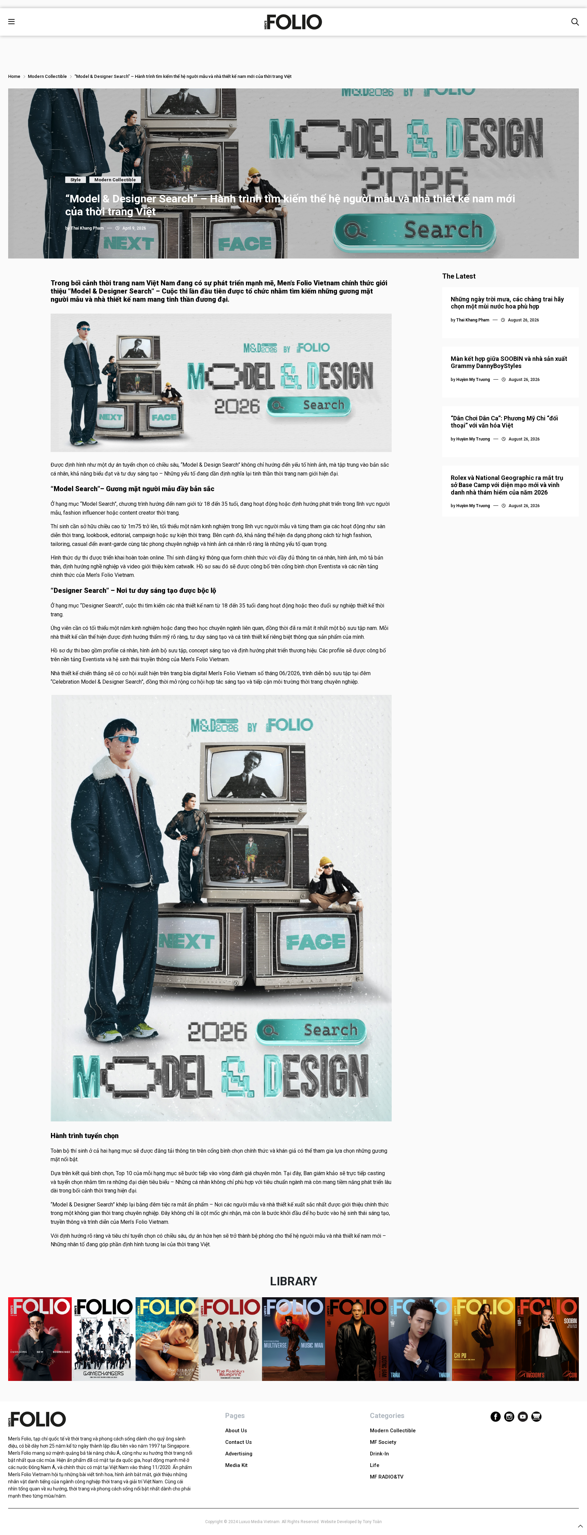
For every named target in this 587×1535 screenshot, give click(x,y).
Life (374, 1465)
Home (14, 76)
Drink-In (379, 1454)
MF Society (383, 1442)
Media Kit (236, 1465)
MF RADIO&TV (387, 1477)
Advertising (238, 1454)
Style (75, 179)
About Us (236, 1431)
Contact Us (238, 1442)
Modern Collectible (47, 76)
